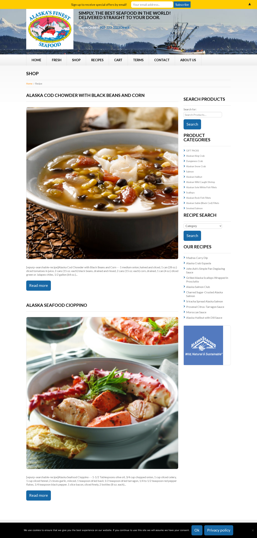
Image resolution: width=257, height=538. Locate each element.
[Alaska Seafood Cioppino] (102, 393)
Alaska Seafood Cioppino (56, 305)
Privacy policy (218, 530)
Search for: (190, 109)
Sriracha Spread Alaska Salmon (204, 301)
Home (36, 60)
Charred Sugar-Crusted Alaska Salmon (204, 294)
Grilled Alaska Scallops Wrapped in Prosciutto (207, 279)
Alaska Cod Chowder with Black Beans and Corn (85, 95)
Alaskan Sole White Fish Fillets (201, 187)
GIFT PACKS (192, 150)
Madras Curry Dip (197, 257)
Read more (38, 285)
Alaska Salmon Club (198, 286)
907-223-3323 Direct (114, 27)
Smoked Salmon (194, 208)
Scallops (190, 192)
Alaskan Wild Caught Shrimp (200, 182)
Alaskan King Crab (195, 155)
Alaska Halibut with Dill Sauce (204, 317)
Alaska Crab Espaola (198, 263)
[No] (252, 530)
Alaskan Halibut (194, 176)
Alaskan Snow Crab (196, 166)
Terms (138, 60)
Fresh (56, 60)
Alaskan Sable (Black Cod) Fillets (202, 203)
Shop (76, 60)
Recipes (97, 60)
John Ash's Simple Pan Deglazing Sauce (205, 270)
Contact (162, 60)
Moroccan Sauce (196, 312)
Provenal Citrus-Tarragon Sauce (205, 306)
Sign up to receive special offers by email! (99, 4)
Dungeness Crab (194, 161)
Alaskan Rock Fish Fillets (198, 197)
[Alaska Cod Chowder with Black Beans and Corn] (102, 183)
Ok (196, 530)
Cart (118, 60)
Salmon (190, 171)
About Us (188, 60)
